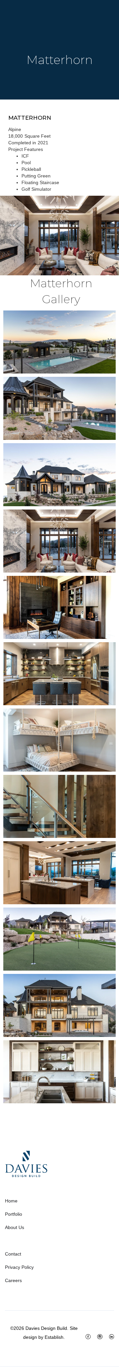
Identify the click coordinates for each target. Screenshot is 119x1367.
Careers (13, 1280)
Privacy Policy (19, 1267)
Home (11, 1200)
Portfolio (13, 1214)
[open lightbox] (59, 235)
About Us (14, 1227)
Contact (13, 1254)
